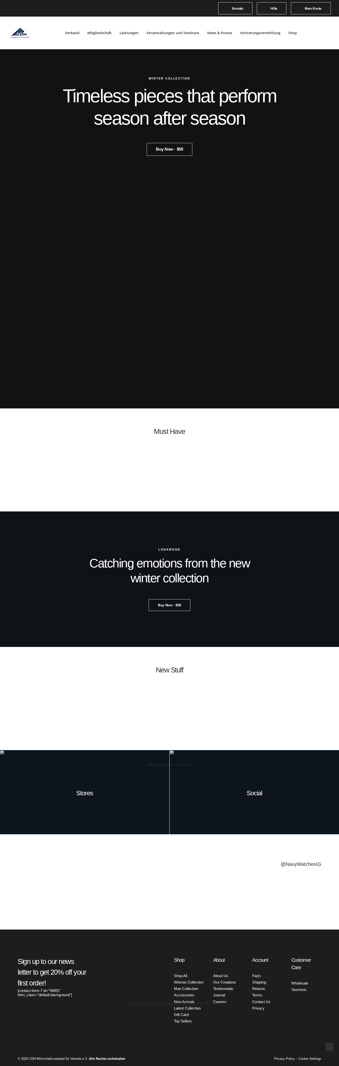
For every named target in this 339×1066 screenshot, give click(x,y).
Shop (292, 32)
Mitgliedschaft (99, 32)
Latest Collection (187, 1008)
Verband (72, 32)
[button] (316, 33)
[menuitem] (235, 8)
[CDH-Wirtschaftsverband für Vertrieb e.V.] (20, 33)
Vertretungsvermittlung (260, 32)
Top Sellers (183, 1021)
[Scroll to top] (330, 1046)
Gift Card (181, 1015)
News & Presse (219, 32)
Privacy (258, 1008)
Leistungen (129, 32)
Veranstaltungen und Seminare (172, 32)
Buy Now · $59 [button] (169, 149)
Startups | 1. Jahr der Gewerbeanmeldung (169, 1003)
